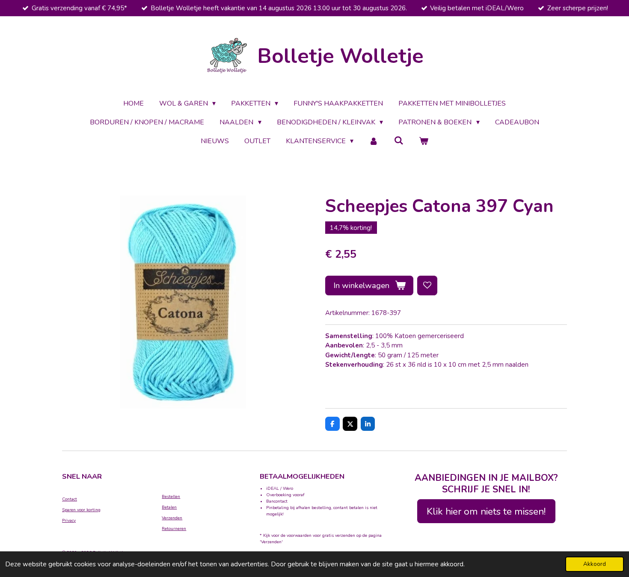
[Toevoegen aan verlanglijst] (427, 286)
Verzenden (172, 518)
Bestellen (171, 497)
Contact (69, 499)
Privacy (69, 521)
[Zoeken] (399, 140)
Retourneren (174, 529)
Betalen (169, 507)
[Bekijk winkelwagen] (423, 141)
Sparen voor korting (81, 510)
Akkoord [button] (594, 564)
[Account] (373, 141)
